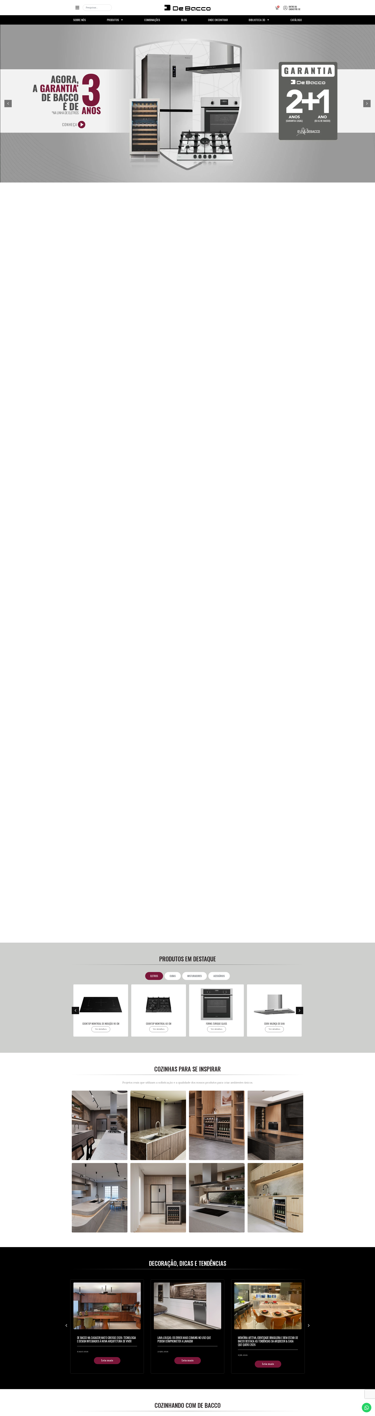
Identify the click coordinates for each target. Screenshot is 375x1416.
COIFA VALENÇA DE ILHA (216, 1023)
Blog (184, 20)
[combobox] (97, 7)
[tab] (154, 976)
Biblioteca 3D (257, 20)
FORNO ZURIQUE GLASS (158, 1023)
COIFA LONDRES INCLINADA (274, 1023)
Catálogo (296, 20)
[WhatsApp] (366, 1407)
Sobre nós (79, 20)
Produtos (113, 20)
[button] (77, 7)
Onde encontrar (218, 20)
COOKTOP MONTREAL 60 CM (100, 1023)
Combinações (152, 20)
